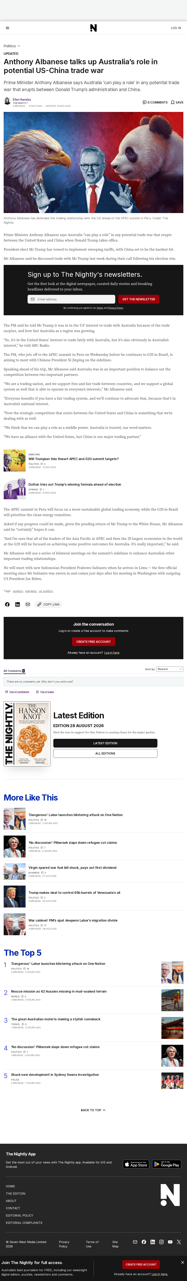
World (15, 996)
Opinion (33, 489)
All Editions (105, 753)
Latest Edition (105, 743)
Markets (31, 591)
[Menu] (7, 28)
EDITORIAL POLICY (19, 1215)
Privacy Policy (115, 308)
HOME (10, 1186)
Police (15, 1079)
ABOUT (11, 1201)
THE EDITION (15, 1193)
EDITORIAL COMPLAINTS (24, 1223)
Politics (10, 46)
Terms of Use (92, 1244)
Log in (176, 28)
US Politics (46, 591)
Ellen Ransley (22, 99)
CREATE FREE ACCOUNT (93, 642)
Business (33, 872)
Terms (99, 308)
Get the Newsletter (139, 299)
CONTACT (13, 1208)
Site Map (115, 1244)
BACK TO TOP (91, 1110)
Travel (15, 1024)
